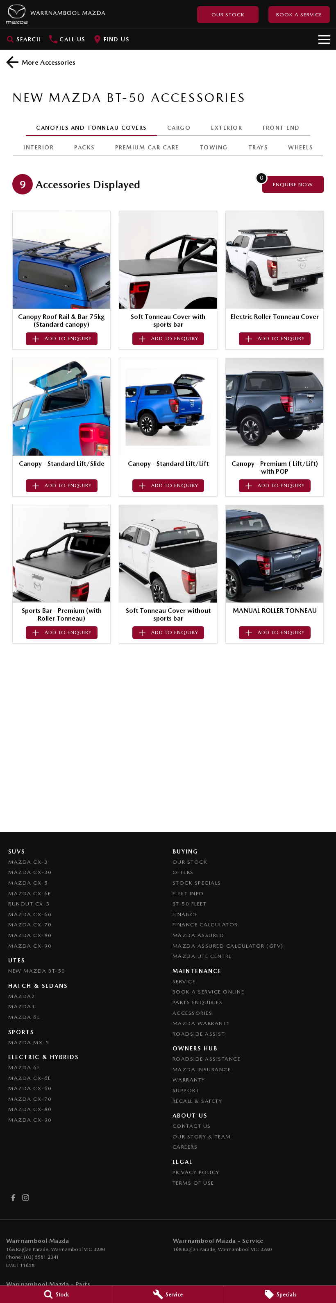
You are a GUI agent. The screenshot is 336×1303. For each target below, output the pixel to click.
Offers (183, 872)
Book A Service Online (209, 992)
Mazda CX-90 (30, 946)
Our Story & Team (202, 1137)
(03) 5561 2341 (41, 1257)
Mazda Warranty (201, 1023)
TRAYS (258, 147)
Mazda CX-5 (28, 883)
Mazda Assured (199, 935)
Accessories (193, 1013)
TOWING (214, 147)
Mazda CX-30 (30, 872)
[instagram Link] (25, 1197)
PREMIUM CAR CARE (147, 147)
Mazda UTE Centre (202, 956)
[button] (61, 260)
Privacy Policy (196, 1172)
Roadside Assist (199, 1034)
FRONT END (281, 127)
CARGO (179, 127)
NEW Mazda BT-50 (37, 971)
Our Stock (228, 14)
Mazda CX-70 (30, 924)
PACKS (84, 147)
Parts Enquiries (198, 1002)
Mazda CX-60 (30, 914)
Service (184, 981)
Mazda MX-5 (28, 1042)
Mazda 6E (24, 1017)
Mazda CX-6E (29, 893)
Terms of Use (193, 1183)
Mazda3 (21, 1006)
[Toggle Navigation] (324, 39)
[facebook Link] (13, 1197)
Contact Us (192, 1126)
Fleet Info (188, 893)
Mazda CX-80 (30, 935)
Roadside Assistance (207, 1059)
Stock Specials (197, 883)
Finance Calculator (205, 924)
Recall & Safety (197, 1101)
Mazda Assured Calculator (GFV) (228, 946)
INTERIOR (38, 147)
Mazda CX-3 (28, 862)
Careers (185, 1147)
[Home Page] (56, 14)
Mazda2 (21, 996)
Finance (185, 914)
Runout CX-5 (29, 904)
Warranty (189, 1080)
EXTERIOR (226, 127)
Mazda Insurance (202, 1069)
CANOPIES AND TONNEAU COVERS (91, 127)
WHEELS (300, 147)
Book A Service (299, 14)
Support (186, 1090)
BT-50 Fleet (190, 904)
